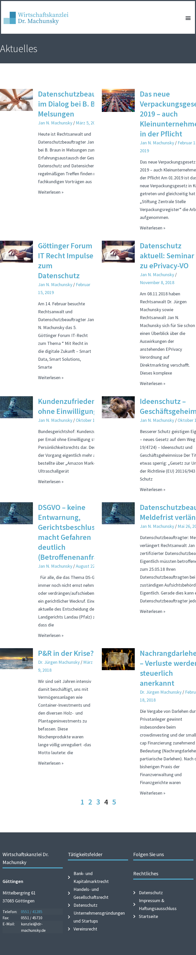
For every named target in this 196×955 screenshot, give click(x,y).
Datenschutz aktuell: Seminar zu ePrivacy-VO (167, 255)
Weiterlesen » (51, 192)
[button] (188, 18)
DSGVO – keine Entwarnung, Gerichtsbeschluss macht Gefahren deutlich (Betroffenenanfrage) (73, 532)
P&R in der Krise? (66, 653)
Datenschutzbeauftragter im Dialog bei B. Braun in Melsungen (79, 104)
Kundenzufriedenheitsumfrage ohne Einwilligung (89, 406)
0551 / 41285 (31, 911)
